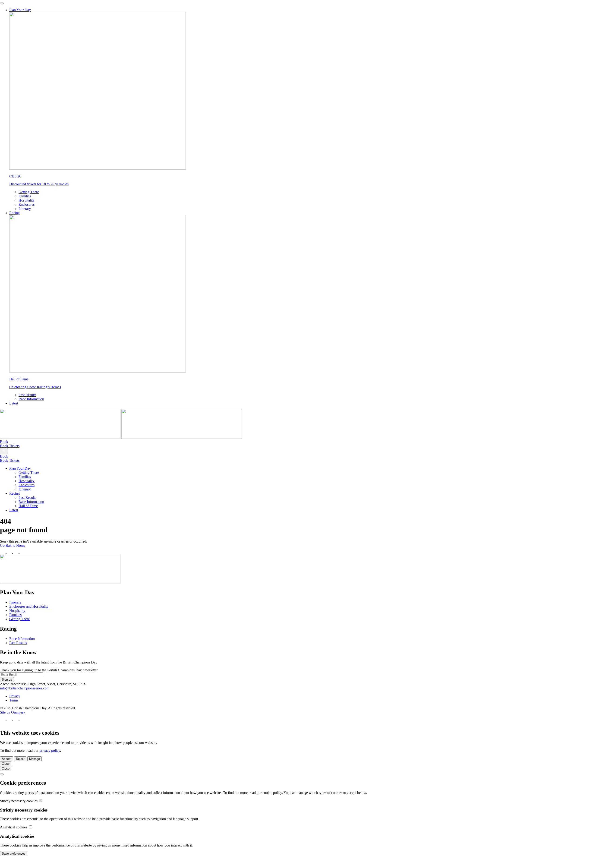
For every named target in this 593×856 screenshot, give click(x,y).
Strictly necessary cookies (19, 801)
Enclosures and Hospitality (28, 606)
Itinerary (25, 209)
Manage (34, 759)
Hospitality (27, 200)
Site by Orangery (12, 712)
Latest (13, 403)
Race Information (31, 399)
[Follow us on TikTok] (22, 552)
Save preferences (13, 853)
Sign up (7, 679)
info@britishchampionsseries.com (24, 688)
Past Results (27, 395)
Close (5, 763)
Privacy (14, 696)
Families (25, 196)
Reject (20, 759)
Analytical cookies (14, 827)
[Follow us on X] (9, 552)
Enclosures (27, 204)
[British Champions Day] (121, 437)
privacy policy (49, 750)
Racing (14, 213)
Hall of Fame (28, 506)
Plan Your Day (20, 10)
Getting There (29, 192)
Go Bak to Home (12, 545)
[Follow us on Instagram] (16, 552)
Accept (6, 759)
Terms (13, 700)
